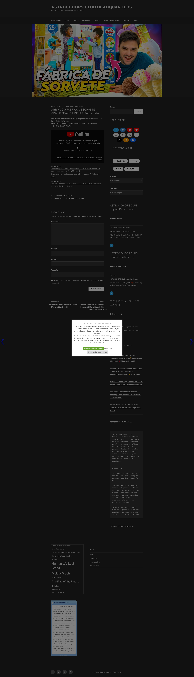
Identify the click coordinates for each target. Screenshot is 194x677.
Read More (108, 348)
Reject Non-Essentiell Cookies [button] (97, 352)
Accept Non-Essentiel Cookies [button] (93, 348)
